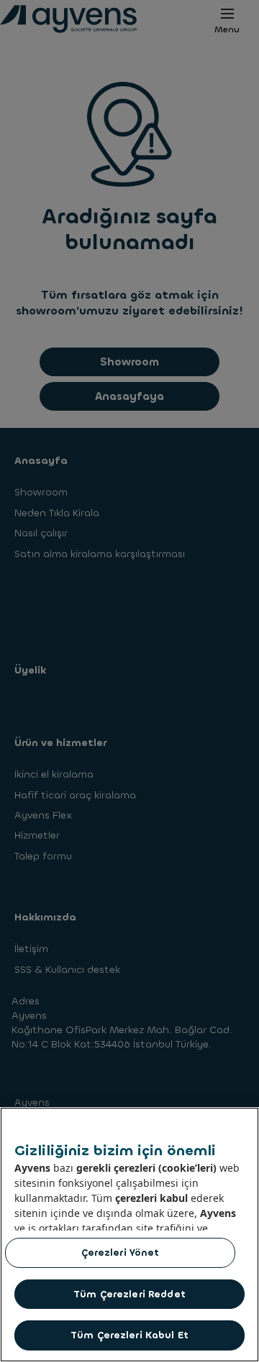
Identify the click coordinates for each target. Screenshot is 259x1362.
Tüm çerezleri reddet (129, 1294)
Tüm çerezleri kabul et (129, 1335)
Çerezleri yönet (120, 1252)
